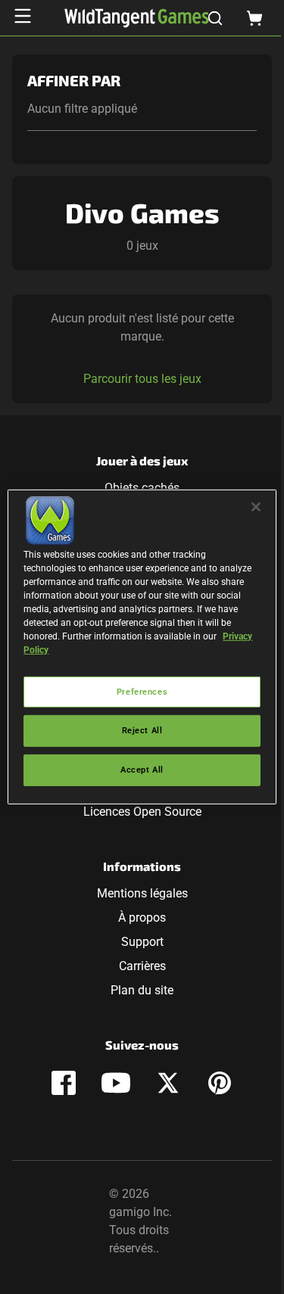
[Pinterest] (219, 1082)
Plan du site (142, 990)
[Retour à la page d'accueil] (137, 18)
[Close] (256, 507)
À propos (142, 917)
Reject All (142, 730)
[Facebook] (63, 1083)
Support (142, 942)
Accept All (142, 769)
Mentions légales (142, 893)
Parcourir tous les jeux (142, 379)
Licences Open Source (142, 811)
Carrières (142, 966)
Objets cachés (142, 488)
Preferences (142, 691)
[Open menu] (22, 15)
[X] (168, 1083)
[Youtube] (115, 1082)
